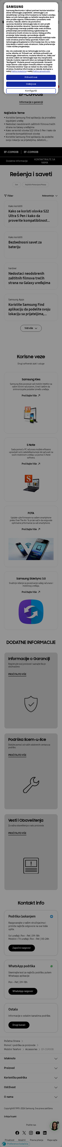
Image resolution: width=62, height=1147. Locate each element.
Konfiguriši (31, 91)
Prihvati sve (31, 77)
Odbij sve (31, 84)
